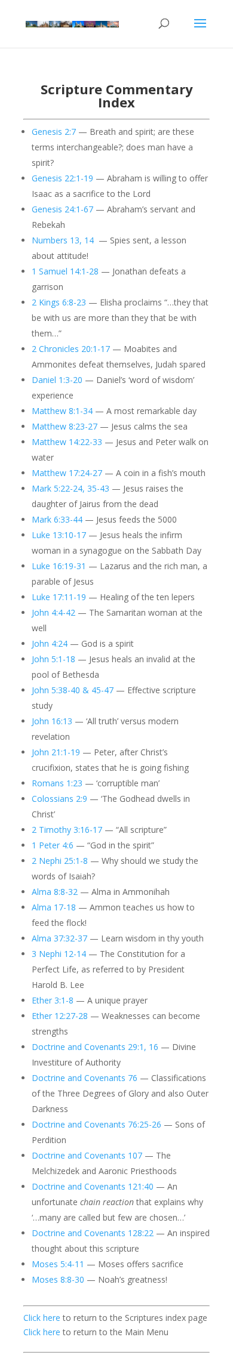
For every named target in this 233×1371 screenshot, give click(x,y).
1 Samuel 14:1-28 (65, 271)
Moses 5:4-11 (58, 1264)
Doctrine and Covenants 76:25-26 (96, 1124)
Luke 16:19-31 (59, 566)
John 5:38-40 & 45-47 (73, 690)
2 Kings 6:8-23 (59, 302)
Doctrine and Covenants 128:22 (93, 1233)
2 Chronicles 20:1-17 (71, 348)
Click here (41, 1317)
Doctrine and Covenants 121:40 (93, 1186)
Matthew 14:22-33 (67, 441)
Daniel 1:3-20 (57, 379)
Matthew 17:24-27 (67, 472)
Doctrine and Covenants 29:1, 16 (95, 1046)
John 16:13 (52, 721)
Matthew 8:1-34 (62, 410)
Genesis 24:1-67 (62, 209)
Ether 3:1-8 (52, 1000)
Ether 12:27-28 (60, 1015)
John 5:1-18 (53, 659)
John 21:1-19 (56, 752)
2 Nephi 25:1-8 (60, 860)
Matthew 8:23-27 (64, 426)
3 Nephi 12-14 (59, 953)
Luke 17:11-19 (59, 597)
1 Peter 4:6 (52, 845)
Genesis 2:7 (54, 131)
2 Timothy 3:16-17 (67, 829)
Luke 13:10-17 (59, 535)
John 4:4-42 (53, 612)
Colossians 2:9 (59, 798)
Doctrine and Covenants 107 (87, 1155)
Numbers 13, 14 (63, 240)
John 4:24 (50, 643)
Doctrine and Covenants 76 (84, 1077)
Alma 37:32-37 (59, 938)
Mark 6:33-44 (57, 519)
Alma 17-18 (54, 907)
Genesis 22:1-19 (62, 178)
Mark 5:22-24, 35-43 (70, 488)
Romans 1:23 (57, 783)
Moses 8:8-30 (58, 1279)
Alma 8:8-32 (55, 891)
